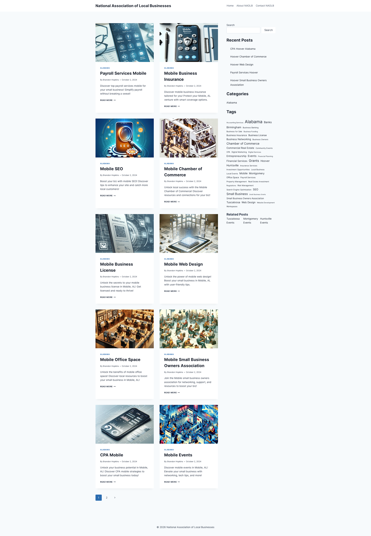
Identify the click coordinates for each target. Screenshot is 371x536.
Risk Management (246, 185)
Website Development (266, 202)
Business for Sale (234, 131)
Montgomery (256, 173)
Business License (257, 135)
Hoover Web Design (241, 64)
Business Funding (251, 131)
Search (231, 25)
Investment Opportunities (238, 169)
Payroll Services (247, 177)
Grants (254, 161)
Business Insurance (237, 135)
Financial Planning (265, 156)
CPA (228, 152)
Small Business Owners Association (245, 198)
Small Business (237, 194)
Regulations (231, 185)
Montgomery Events (250, 220)
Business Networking (239, 139)
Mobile (243, 173)
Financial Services (237, 161)
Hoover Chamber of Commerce (248, 56)
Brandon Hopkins (111, 80)
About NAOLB (245, 5)
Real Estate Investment (258, 181)
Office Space (233, 177)
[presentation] (125, 42)
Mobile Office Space (120, 359)
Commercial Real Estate (240, 147)
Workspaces (232, 206)
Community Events (264, 148)
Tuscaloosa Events (233, 220)
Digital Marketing (239, 152)
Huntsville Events (266, 220)
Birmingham (234, 127)
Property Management (237, 181)
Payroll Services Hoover (244, 72)
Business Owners (260, 139)
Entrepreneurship (236, 156)
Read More (108, 100)
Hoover (265, 160)
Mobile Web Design (183, 264)
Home (230, 5)
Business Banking (251, 127)
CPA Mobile (111, 454)
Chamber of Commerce (243, 143)
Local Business (257, 169)
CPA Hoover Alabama (242, 48)
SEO (255, 189)
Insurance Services (248, 165)
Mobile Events (178, 454)
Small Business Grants (257, 194)
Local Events (232, 173)
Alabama (105, 68)
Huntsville (233, 165)
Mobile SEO (111, 168)
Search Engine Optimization (239, 189)
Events (252, 155)
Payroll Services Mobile (123, 73)
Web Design (248, 202)
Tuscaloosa (233, 202)
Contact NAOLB (265, 5)
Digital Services (254, 152)
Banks (268, 122)
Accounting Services (235, 122)
